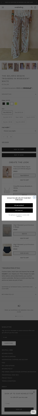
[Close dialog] (34, 197)
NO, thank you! (19, 210)
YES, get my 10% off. (19, 205)
